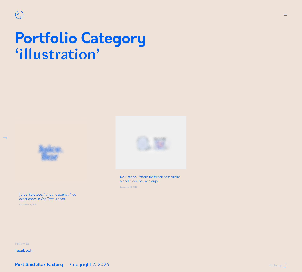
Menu (285, 15)
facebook (23, 250)
